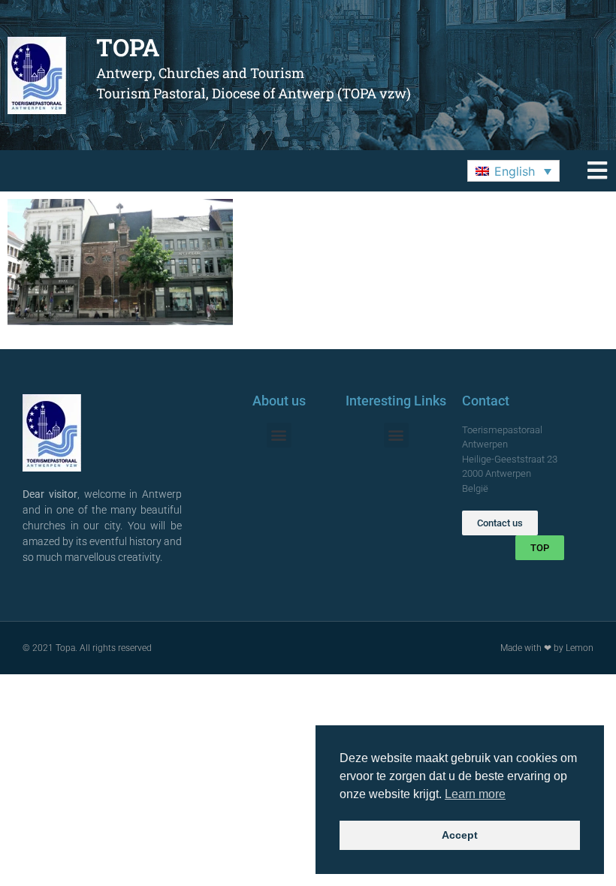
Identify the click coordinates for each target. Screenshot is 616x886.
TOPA (128, 47)
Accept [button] (460, 835)
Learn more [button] (475, 794)
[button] (513, 171)
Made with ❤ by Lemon (546, 648)
